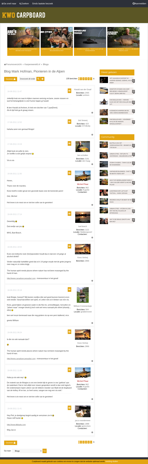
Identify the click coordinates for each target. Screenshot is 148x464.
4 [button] (88, 79)
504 (87, 310)
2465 (87, 93)
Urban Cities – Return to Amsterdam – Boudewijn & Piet (57, 49)
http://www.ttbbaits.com (16, 425)
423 (87, 124)
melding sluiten (111, 461)
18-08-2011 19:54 (14, 247)
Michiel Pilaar (82, 184)
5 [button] (91, 79)
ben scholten (82, 155)
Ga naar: (7, 451)
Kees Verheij (82, 258)
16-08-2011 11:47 (14, 91)
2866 (87, 261)
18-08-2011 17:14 (14, 214)
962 (87, 188)
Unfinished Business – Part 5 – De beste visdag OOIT (123, 49)
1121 (87, 230)
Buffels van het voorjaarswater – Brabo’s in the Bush (23, 49)
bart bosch (82, 226)
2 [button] (83, 79)
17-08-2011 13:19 (14, 144)
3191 (87, 159)
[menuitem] (139, 3)
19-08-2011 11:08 (14, 370)
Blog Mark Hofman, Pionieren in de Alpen (34, 71)
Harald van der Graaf (82, 89)
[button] (78, 78)
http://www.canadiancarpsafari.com (21, 278)
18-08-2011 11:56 (14, 174)
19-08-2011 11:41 (14, 409)
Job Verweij (83, 120)
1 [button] (80, 79)
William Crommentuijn (83, 306)
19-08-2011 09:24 (14, 332)
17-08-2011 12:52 (14, 122)
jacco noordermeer (82, 420)
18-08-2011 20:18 (14, 290)
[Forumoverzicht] (23, 14)
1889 (87, 424)
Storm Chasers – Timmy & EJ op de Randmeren (90, 49)
